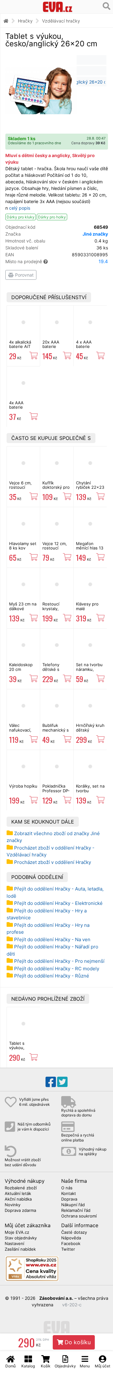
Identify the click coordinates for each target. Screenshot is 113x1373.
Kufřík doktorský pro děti (56, 487)
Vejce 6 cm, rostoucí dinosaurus (20, 487)
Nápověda (71, 1238)
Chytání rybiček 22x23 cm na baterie (90, 487)
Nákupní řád (73, 1205)
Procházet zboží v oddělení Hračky (52, 862)
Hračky (25, 20)
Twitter (68, 1249)
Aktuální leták (18, 1194)
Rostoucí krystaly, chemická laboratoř (51, 610)
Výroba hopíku (23, 786)
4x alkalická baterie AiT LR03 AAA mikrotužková (22, 348)
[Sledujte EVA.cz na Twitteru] (62, 1082)
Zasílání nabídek (20, 1249)
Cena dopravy (88, 143)
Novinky (12, 1205)
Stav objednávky (21, 1238)
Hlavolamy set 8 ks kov (22, 545)
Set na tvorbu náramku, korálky (89, 669)
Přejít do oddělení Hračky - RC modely (56, 969)
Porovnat (24, 275)
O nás (67, 1188)
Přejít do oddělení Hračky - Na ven (52, 939)
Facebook (70, 1244)
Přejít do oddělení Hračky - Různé (51, 976)
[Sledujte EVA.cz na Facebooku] (51, 1082)
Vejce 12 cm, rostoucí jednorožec (54, 548)
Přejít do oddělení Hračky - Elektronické (58, 903)
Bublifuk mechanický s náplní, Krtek (55, 730)
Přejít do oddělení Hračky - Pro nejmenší (59, 961)
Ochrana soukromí (79, 1216)
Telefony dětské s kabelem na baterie (53, 671)
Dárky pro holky (52, 217)
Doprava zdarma (20, 1210)
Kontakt (68, 1194)
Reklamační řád (75, 1210)
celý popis (19, 208)
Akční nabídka (18, 1199)
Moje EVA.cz (17, 1232)
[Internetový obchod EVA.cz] (57, 6)
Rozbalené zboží (21, 1188)
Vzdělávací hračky (61, 20)
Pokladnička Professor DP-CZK (56, 790)
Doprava (69, 1199)
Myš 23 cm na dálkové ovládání (22, 608)
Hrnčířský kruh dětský (90, 727)
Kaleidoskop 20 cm (21, 666)
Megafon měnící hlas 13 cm (89, 548)
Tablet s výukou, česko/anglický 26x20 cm (23, 1050)
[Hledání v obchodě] (106, 6)
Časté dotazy (74, 1232)
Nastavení (14, 1244)
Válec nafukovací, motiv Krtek (20, 730)
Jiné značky (95, 234)
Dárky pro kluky (21, 217)
